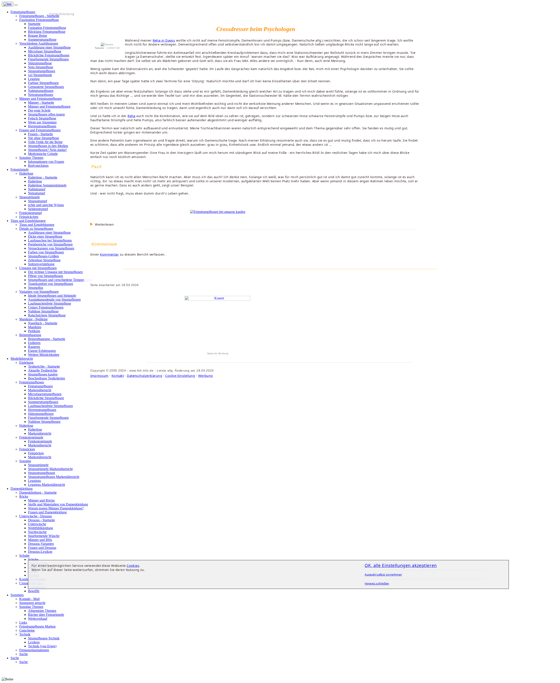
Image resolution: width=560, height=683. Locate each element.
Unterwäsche (37, 524)
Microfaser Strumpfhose (44, 51)
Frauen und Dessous (42, 548)
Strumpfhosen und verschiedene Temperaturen (60, 280)
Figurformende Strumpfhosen (48, 59)
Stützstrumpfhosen (41, 414)
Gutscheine (27, 630)
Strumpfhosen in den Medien (48, 146)
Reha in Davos (164, 40)
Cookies (133, 565)
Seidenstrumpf (38, 209)
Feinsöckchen (28, 217)
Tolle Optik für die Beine (45, 142)
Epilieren (34, 343)
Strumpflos (35, 288)
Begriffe (33, 591)
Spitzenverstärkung (41, 264)
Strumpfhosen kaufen (43, 374)
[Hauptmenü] (16, 5)
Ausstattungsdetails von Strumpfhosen (54, 299)
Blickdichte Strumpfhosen (46, 398)
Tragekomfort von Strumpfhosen (50, 284)
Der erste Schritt (39, 110)
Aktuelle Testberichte (42, 370)
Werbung (205, 375)
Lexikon (34, 642)
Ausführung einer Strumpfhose (49, 47)
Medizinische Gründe (43, 154)
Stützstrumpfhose (40, 63)
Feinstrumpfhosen (40, 386)
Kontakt (118, 375)
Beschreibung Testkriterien (46, 378)
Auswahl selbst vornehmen (383, 574)
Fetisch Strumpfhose (42, 118)
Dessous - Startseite (41, 520)
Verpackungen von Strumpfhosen (51, 248)
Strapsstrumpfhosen (41, 71)
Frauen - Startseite (40, 134)
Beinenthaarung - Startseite (46, 339)
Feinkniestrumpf (30, 213)
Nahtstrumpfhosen (40, 91)
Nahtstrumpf (36, 189)
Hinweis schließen (377, 583)
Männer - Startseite (41, 102)
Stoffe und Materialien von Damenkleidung (58, 504)
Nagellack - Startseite (42, 323)
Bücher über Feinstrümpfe (46, 614)
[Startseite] (7, 4)
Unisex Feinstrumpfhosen (45, 307)
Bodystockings (38, 165)
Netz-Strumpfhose (40, 67)
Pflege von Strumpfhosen (45, 276)
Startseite (34, 24)
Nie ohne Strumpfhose (43, 138)
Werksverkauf (37, 618)
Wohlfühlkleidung (40, 528)
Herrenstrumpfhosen (42, 126)
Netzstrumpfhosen (40, 95)
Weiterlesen (104, 224)
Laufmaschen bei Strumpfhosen (50, 240)
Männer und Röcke (41, 500)
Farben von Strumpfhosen (46, 252)
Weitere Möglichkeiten (43, 354)
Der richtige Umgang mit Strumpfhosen (55, 272)
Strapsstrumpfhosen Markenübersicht (53, 477)
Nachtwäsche (37, 532)
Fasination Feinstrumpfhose (47, 28)
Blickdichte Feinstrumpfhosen (48, 55)
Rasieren (34, 347)
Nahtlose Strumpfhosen (44, 421)
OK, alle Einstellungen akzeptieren (401, 565)
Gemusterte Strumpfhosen (46, 87)
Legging (34, 79)
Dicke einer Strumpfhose (45, 236)
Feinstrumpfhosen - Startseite (39, 16)
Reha (131, 116)
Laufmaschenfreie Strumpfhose (49, 303)
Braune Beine (37, 35)
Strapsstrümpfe (38, 465)
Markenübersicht (39, 390)
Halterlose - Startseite (42, 177)
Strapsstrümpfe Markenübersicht (50, 469)
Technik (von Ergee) (42, 646)
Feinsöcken (36, 453)
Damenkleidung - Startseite (38, 492)
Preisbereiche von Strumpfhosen (50, 244)
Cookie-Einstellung (180, 375)
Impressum (99, 375)
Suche (23, 654)
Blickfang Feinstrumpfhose (46, 31)
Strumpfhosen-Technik (44, 638)
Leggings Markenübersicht (46, 484)
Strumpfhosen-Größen (43, 256)
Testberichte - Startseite (44, 366)
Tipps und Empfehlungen (36, 224)
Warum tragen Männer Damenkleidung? (56, 508)
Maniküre (34, 327)
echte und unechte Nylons (46, 205)
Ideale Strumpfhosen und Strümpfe (52, 295)
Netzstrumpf (36, 193)
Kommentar (109, 254)
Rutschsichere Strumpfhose (47, 315)
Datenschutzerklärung (144, 375)
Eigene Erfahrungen (42, 351)
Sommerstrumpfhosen (43, 402)
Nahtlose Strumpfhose (43, 311)
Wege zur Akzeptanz (42, 122)
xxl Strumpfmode (40, 75)
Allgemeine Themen (42, 611)
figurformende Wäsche (44, 536)
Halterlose (35, 181)
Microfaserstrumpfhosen (44, 394)
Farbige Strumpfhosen (43, 83)
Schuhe (33, 559)
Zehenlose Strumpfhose (44, 260)
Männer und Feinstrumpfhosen (49, 106)
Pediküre (34, 331)
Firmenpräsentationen (34, 650)
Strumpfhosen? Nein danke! (47, 150)
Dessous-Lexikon (40, 551)
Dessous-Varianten (41, 544)
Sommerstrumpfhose (42, 39)
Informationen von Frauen (46, 161)
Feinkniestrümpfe (40, 441)
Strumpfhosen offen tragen (46, 114)
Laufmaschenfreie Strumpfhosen (50, 406)
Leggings (34, 481)
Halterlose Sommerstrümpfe (47, 185)
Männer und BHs (40, 540)
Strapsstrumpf (37, 201)
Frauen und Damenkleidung (47, 512)
